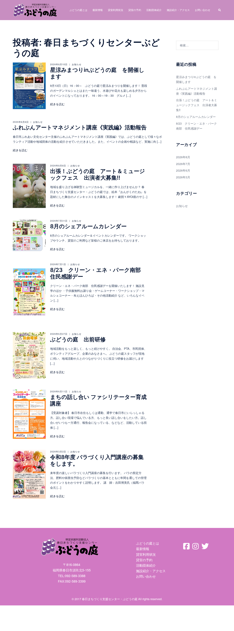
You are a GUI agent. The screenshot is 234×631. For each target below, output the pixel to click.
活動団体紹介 (154, 10)
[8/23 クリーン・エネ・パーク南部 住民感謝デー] (29, 291)
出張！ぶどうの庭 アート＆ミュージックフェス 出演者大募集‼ (97, 174)
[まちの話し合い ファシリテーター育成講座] (29, 414)
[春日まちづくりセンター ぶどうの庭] (35, 9)
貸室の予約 (134, 10)
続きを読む (57, 104)
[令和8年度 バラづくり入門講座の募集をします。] (29, 474)
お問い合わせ (202, 10)
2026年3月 (183, 177)
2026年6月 (183, 170)
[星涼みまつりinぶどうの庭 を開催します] (29, 85)
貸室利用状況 (115, 10)
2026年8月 (183, 157)
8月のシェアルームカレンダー (88, 226)
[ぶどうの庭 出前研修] (29, 355)
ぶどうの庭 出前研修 (78, 339)
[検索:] (197, 45)
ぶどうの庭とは (78, 10)
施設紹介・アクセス (178, 10)
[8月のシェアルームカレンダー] (29, 235)
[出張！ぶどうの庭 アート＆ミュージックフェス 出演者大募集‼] (29, 186)
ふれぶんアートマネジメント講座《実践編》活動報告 (80, 127)
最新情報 (98, 10)
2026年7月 (183, 164)
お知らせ (76, 64)
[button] (219, 10)
